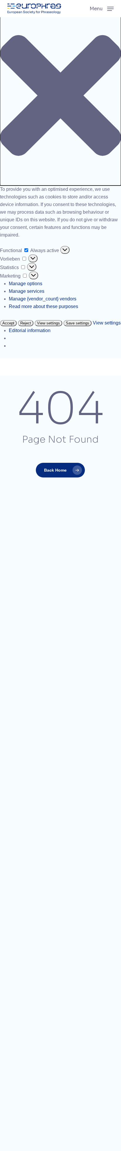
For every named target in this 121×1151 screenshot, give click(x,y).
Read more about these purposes (43, 306)
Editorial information (30, 330)
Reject (25, 323)
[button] (60, 97)
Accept (8, 323)
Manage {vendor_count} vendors (42, 298)
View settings (48, 323)
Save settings (77, 323)
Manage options (25, 283)
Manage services (26, 291)
